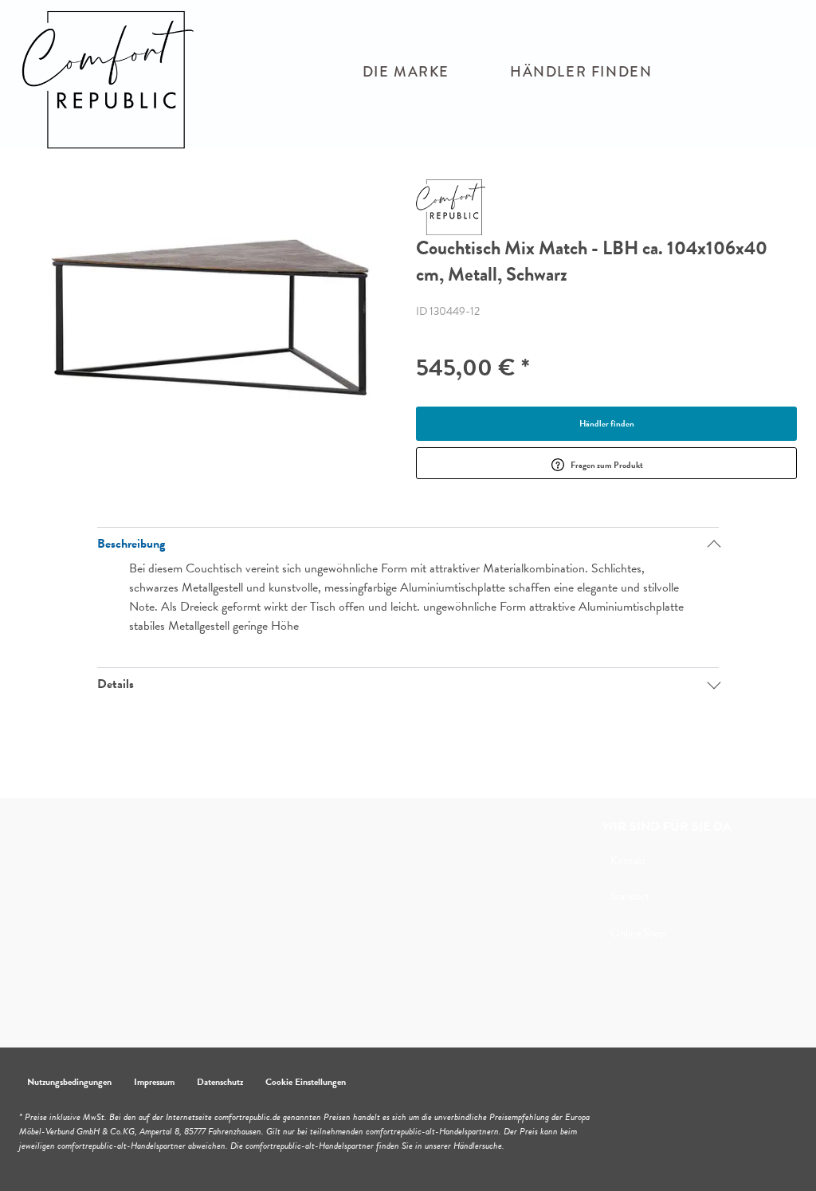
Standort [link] (629, 896)
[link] (406, 71)
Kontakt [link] (628, 860)
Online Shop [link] (637, 933)
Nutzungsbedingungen (69, 1082)
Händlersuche (477, 1145)
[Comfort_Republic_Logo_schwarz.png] (118, 80)
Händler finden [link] (606, 423)
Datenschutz (220, 1082)
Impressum (154, 1082)
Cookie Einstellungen (305, 1082)
